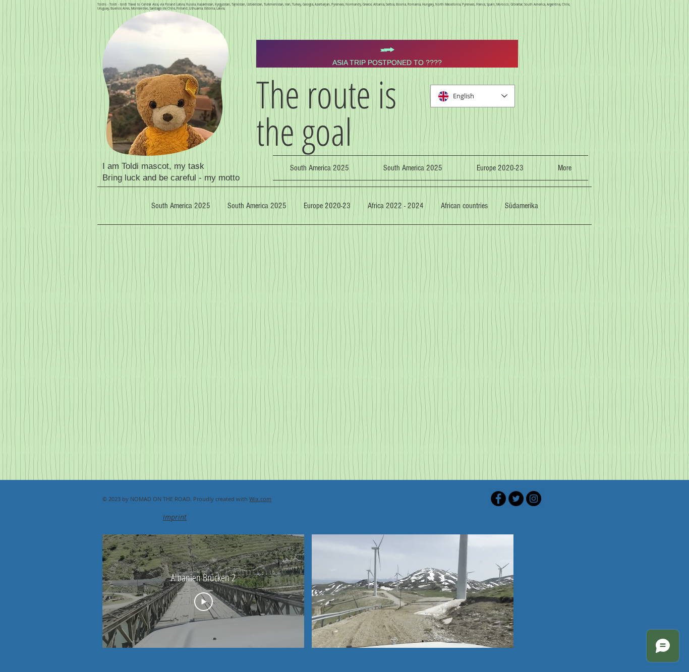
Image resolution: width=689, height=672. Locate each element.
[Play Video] (203, 602)
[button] (500, 637)
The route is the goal (326, 113)
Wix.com (260, 499)
